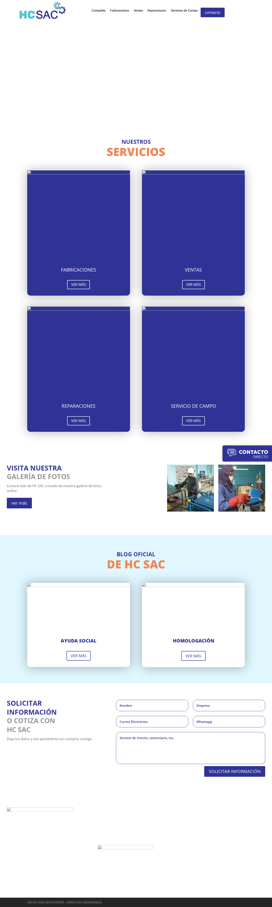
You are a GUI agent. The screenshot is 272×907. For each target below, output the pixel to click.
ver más (19, 503)
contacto (212, 12)
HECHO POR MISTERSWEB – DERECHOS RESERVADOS (64, 902)
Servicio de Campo (27, 867)
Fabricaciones (119, 10)
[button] (261, 491)
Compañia (98, 10)
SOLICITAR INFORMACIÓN (235, 771)
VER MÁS (78, 284)
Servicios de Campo (184, 10)
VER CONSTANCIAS (115, 891)
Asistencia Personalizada (227, 812)
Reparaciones (156, 10)
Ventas (138, 10)
